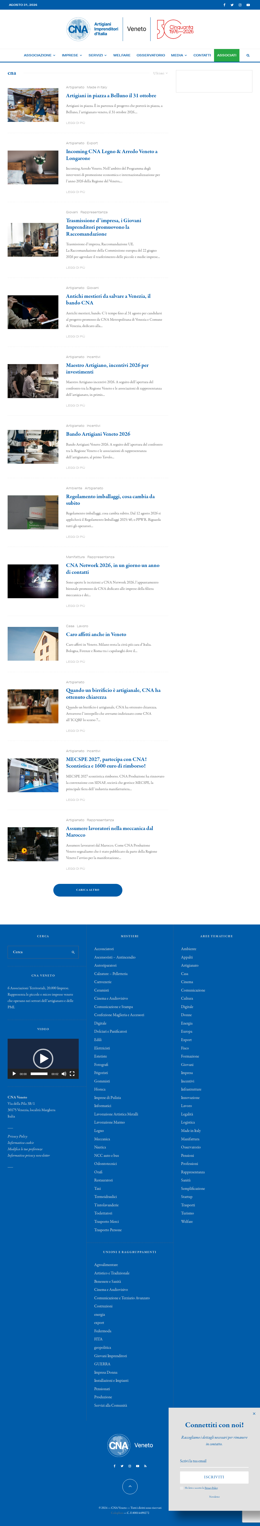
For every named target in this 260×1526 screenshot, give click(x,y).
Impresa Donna (105, 1372)
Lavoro (82, 626)
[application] (43, 1059)
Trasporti (188, 1205)
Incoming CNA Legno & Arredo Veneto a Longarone (111, 155)
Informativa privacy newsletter (29, 1155)
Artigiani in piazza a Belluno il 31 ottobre (111, 95)
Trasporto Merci (106, 1222)
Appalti (187, 957)
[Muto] (64, 1073)
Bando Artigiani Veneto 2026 (98, 434)
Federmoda (102, 1331)
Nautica (100, 1147)
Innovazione (190, 1098)
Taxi (97, 1189)
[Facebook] (224, 5)
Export (92, 143)
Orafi (98, 1172)
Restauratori (103, 1180)
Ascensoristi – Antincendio (115, 957)
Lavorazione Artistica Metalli (116, 1114)
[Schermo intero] (72, 1073)
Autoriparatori (105, 965)
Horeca (99, 1089)
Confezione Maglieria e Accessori (119, 1015)
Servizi (96, 55)
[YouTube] (248, 5)
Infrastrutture (191, 1089)
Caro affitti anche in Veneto (96, 634)
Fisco (185, 1048)
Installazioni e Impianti (111, 1381)
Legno (99, 1131)
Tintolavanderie (106, 1205)
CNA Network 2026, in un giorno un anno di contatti (112, 569)
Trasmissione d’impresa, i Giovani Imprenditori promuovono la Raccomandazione (103, 227)
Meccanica (102, 1139)
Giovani (72, 212)
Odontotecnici (105, 1164)
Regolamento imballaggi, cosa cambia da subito (110, 500)
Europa (186, 1031)
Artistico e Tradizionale (111, 1273)
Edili (98, 1040)
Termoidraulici (105, 1197)
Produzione (103, 1397)
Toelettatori (103, 1213)
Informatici (102, 1106)
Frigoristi (101, 1073)
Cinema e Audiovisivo (111, 998)
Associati (226, 55)
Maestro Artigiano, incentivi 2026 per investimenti (107, 369)
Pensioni (187, 1156)
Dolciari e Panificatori (110, 1031)
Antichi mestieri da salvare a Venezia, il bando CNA (108, 299)
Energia (186, 1023)
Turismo (187, 1213)
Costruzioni (103, 1306)
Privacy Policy (17, 1136)
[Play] (14, 1073)
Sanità (185, 1180)
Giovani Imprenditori (110, 1356)
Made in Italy (97, 87)
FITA (98, 1339)
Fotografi (101, 1065)
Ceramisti (101, 990)
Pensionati (102, 1389)
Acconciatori (104, 949)
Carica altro (88, 890)
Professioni (189, 1164)
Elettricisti (102, 1048)
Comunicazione (193, 990)
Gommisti (102, 1081)
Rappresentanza (94, 212)
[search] (73, 952)
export (99, 1323)
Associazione (38, 55)
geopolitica (102, 1348)
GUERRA (102, 1364)
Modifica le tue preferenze (25, 1149)
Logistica (188, 1122)
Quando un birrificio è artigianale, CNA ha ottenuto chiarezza (113, 694)
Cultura (187, 998)
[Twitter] (232, 5)
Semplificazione (193, 1189)
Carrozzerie (102, 982)
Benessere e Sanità (107, 1282)
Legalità (187, 1114)
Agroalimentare (106, 1265)
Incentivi (93, 357)
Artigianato (75, 87)
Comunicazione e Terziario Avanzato (122, 1298)
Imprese (70, 55)
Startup (186, 1197)
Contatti (202, 55)
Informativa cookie (21, 1142)
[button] (43, 1059)
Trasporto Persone (108, 1230)
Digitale (100, 1023)
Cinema (187, 982)
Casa (70, 626)
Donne (186, 1015)
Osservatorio (151, 55)
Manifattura (75, 557)
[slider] (39, 1074)
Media (177, 55)
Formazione (190, 1056)
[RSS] (145, 1466)
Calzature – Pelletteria (110, 974)
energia (99, 1315)
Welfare (122, 55)
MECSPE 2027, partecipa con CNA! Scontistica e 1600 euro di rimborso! (106, 763)
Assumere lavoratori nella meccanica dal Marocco (109, 832)
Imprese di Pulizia (107, 1098)
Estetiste (100, 1056)
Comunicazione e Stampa (113, 1007)
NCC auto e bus (106, 1156)
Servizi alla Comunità (110, 1405)
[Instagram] (240, 5)
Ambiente (74, 488)
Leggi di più (75, 123)
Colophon (117, 1513)
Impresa (187, 1073)
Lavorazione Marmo (109, 1122)
